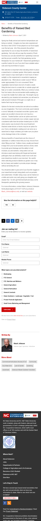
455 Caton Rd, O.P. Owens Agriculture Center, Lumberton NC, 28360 (21, 13)
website (29, 191)
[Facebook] (5, 503)
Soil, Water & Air (7, 366)
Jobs (5, 462)
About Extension (8, 459)
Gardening (30, 366)
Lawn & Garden (19, 366)
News (3, 23)
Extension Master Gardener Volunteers (23, 370)
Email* (4, 236)
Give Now (6, 477)
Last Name (5, 252)
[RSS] (9, 503)
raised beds (5, 370)
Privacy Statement (12, 511)
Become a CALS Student (11, 471)
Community (32, 361)
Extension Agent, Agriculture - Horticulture (24, 346)
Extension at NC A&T (10, 474)
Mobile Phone (6, 259)
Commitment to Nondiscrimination (21, 509)
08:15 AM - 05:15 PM (27, 17)
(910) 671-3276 (9, 17)
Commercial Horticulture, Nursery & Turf (14, 361)
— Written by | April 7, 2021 (14, 35)
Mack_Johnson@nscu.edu (10, 191)
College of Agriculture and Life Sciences (17, 468)
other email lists (18, 315)
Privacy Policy (11, 319)
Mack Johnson (13, 35)
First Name (5, 244)
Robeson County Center (14, 8)
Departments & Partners (11, 465)
